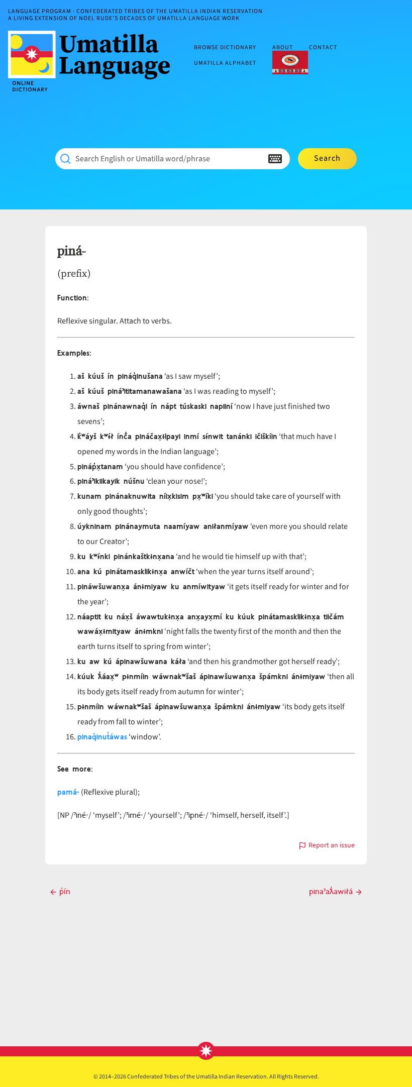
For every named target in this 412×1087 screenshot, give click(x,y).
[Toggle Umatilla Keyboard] (275, 158)
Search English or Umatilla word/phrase (142, 158)
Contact (323, 48)
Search (327, 158)
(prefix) (74, 273)
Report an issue (331, 846)
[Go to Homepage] (93, 61)
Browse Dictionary (225, 48)
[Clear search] (255, 158)
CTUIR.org (290, 62)
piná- (71, 251)
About (282, 48)
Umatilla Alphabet (225, 63)
